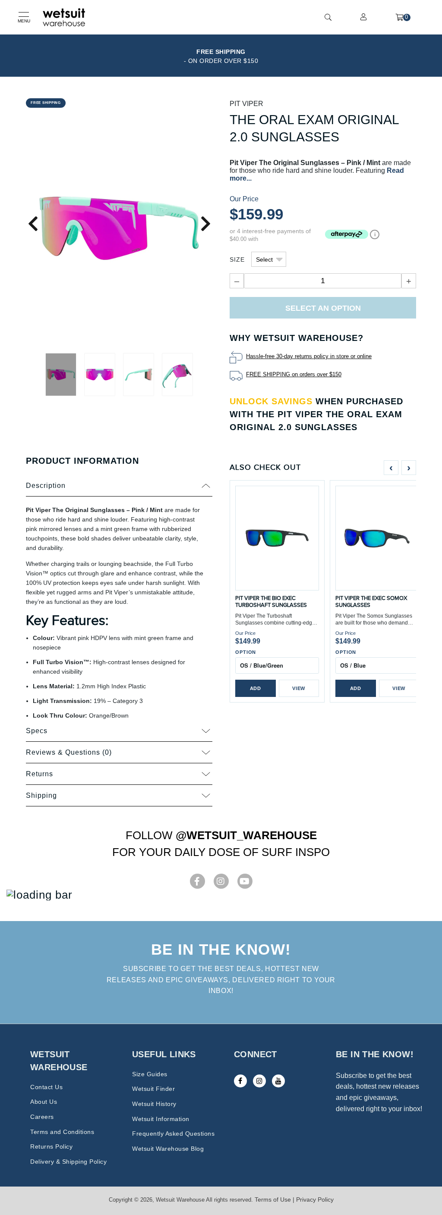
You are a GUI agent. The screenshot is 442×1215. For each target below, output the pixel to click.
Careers (42, 1116)
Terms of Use (273, 1199)
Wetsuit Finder (153, 1088)
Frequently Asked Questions (173, 1133)
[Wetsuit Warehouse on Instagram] (259, 1080)
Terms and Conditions (62, 1131)
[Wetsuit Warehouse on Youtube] (278, 1080)
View (298, 688)
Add (255, 688)
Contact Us (46, 1087)
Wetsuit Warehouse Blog (168, 1148)
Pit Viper (246, 103)
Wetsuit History (154, 1103)
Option (245, 652)
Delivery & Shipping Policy (68, 1161)
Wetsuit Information (160, 1118)
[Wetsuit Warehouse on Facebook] (240, 1080)
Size (237, 259)
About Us (43, 1101)
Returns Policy (51, 1146)
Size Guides (149, 1074)
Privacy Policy (315, 1199)
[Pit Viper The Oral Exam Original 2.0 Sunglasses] (119, 227)
